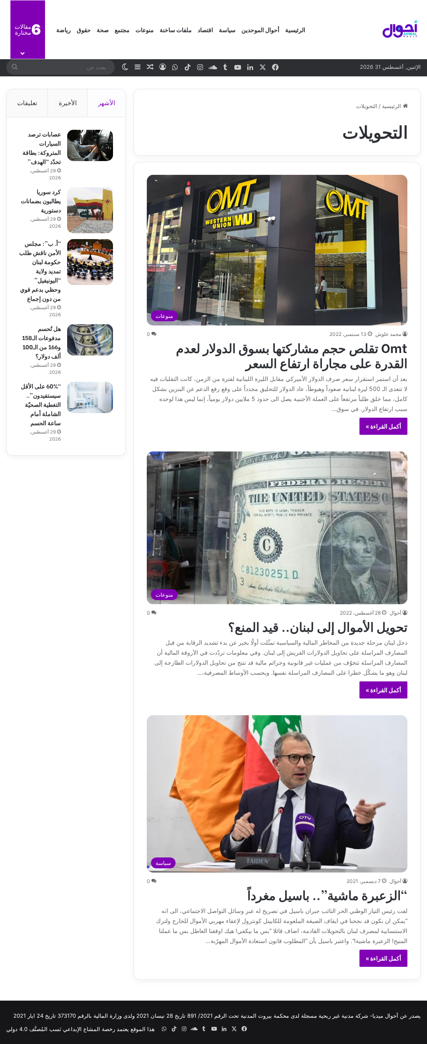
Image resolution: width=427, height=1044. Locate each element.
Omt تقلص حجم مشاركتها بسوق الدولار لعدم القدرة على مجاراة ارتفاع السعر (291, 354)
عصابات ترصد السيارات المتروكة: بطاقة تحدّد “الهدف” (42, 147)
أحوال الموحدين (260, 29)
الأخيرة (68, 103)
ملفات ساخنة (176, 29)
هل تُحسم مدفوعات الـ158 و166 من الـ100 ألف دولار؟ (41, 342)
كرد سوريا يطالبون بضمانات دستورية (41, 200)
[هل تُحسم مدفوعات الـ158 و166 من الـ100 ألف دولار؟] (90, 340)
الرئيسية (295, 29)
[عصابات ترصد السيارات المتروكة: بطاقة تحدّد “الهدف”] (90, 145)
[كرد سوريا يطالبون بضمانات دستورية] (90, 210)
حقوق (84, 29)
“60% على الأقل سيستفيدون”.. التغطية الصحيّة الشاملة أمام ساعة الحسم (41, 404)
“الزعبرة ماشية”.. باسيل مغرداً (327, 894)
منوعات (145, 29)
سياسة (227, 29)
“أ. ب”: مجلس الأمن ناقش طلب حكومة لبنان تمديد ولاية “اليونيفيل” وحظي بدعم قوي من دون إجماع (40, 271)
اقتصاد (205, 29)
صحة (103, 29)
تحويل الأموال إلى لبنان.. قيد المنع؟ (317, 626)
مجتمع (122, 29)
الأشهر (106, 103)
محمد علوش (388, 334)
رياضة (63, 29)
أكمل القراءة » (383, 426)
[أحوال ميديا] (400, 29)
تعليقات (27, 103)
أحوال (395, 613)
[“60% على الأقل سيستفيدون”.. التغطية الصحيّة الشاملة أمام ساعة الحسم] (90, 397)
